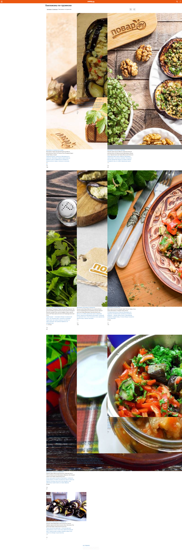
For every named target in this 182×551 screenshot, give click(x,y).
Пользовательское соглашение (91, 547)
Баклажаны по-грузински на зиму (54, 150)
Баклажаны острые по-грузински (85, 454)
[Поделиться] (134, 9)
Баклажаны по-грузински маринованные (117, 417)
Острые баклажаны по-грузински (85, 98)
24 (46, 164)
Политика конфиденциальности (91, 548)
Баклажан (49, 9)
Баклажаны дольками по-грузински (86, 307)
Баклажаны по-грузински (113, 307)
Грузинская (55, 9)
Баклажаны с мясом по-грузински (55, 471)
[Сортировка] (130, 9)
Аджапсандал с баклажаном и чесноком (56, 307)
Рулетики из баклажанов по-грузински (56, 522)
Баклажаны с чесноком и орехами (116, 150)
